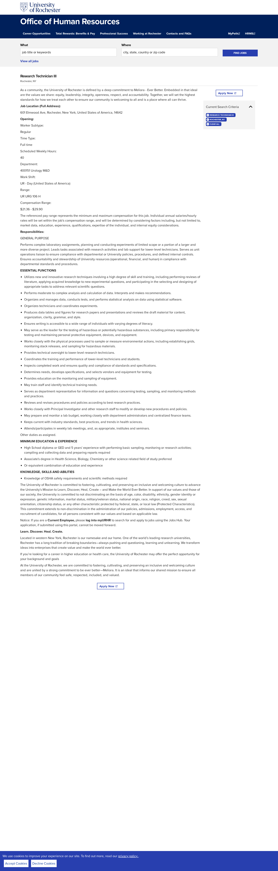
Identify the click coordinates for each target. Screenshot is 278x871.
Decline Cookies (43, 863)
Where (126, 45)
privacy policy (128, 856)
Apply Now (106, 586)
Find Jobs (240, 53)
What (24, 45)
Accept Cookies (16, 863)
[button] (229, 107)
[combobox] (68, 49)
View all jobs (29, 61)
